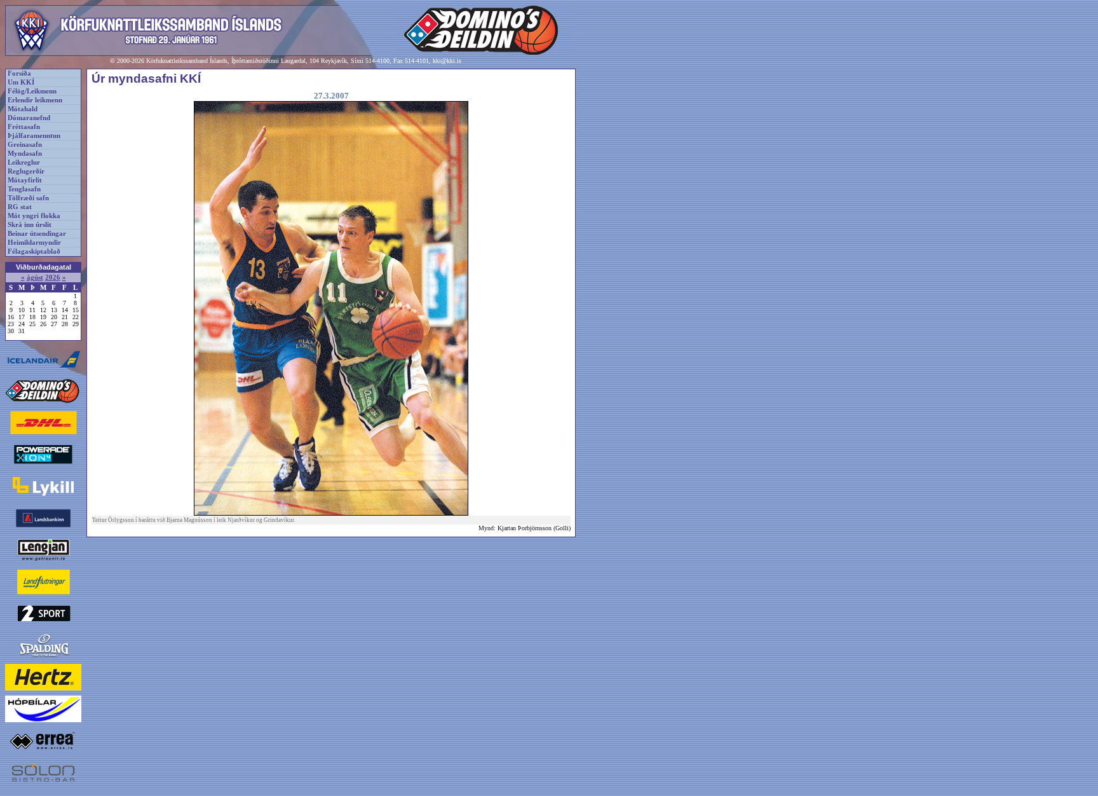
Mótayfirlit (25, 180)
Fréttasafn (24, 126)
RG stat (20, 206)
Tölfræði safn (28, 198)
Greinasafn (25, 144)
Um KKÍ (21, 82)
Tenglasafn (24, 189)
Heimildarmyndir (34, 242)
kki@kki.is (447, 60)
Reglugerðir (26, 171)
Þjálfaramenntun (34, 135)
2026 (52, 277)
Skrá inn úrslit (29, 224)
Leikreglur (24, 162)
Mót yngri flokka (34, 215)
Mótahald (22, 109)
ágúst (35, 277)
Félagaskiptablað (34, 251)
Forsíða (19, 73)
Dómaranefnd (29, 117)
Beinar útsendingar (37, 233)
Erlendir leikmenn (35, 100)
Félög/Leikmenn (32, 91)
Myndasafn (25, 153)
